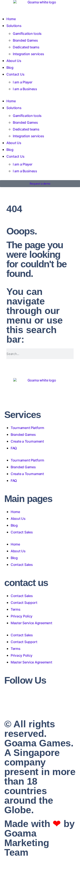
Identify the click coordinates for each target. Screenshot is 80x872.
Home (11, 19)
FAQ (14, 448)
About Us (13, 61)
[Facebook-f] (6, 691)
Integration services (28, 54)
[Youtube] (19, 691)
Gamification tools (27, 33)
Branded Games (25, 40)
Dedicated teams (26, 47)
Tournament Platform (27, 428)
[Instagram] (10, 691)
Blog (9, 67)
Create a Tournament (27, 441)
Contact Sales (22, 532)
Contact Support (24, 602)
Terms (15, 609)
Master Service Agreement (31, 623)
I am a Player (22, 82)
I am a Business (25, 89)
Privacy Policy (21, 616)
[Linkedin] (14, 691)
